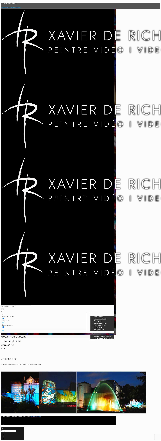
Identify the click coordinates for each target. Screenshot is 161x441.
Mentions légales (36, 416)
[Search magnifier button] (2, 309)
